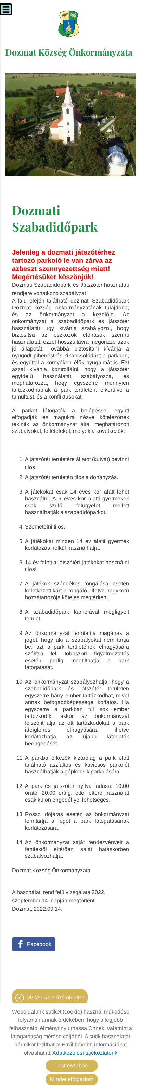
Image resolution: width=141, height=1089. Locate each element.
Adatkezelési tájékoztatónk (84, 1053)
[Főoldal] (68, 24)
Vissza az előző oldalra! (55, 998)
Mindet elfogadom (71, 1079)
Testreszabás (71, 1065)
